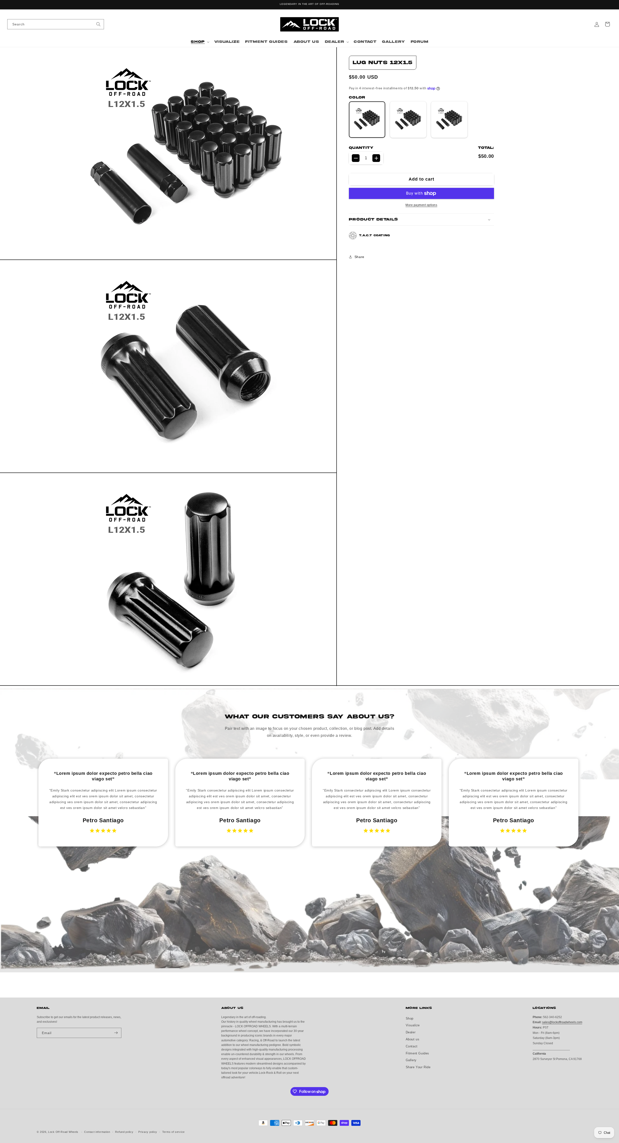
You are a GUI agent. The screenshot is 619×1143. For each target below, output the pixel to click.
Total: (486, 148)
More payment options (421, 205)
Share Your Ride (418, 1067)
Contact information (97, 1131)
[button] (199, 42)
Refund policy (124, 1131)
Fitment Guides (417, 1053)
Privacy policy (147, 1131)
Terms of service (173, 1131)
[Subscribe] (116, 1033)
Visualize (413, 1025)
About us (413, 1039)
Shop (409, 1018)
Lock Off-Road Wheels (63, 1131)
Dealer (411, 1032)
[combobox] (55, 24)
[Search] (98, 24)
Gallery (411, 1060)
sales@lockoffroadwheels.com (562, 1022)
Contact (412, 1046)
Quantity (361, 148)
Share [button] (359, 257)
